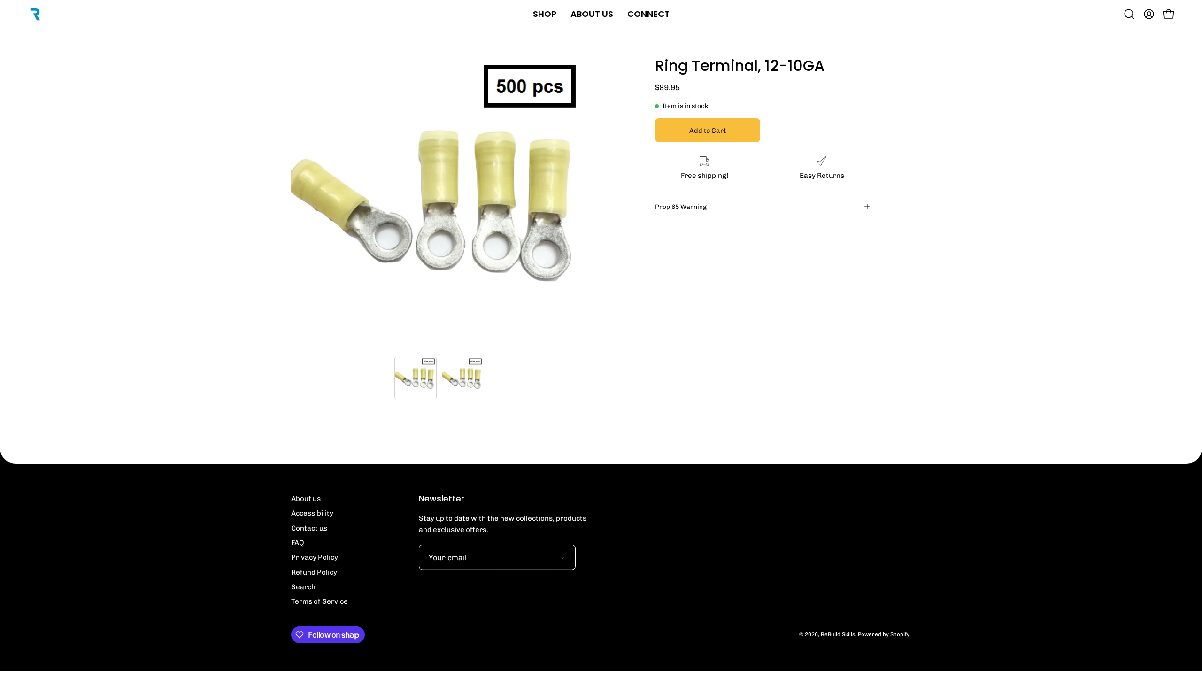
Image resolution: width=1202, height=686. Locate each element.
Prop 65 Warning (681, 206)
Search (303, 587)
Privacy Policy (314, 557)
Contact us (309, 528)
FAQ (297, 543)
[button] (1129, 14)
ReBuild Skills (838, 634)
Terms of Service (319, 601)
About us (306, 498)
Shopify (899, 634)
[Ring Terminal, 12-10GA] (415, 378)
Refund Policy (314, 572)
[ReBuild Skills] (35, 14)
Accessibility (312, 513)
